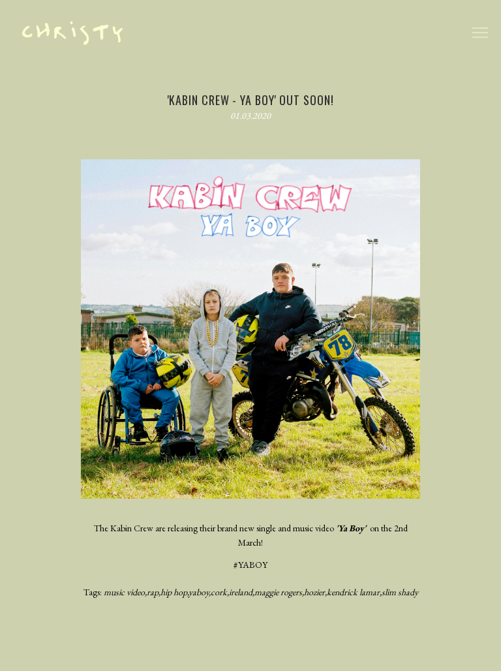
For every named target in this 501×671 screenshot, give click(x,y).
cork (219, 592)
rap (153, 592)
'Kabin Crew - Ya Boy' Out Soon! (251, 99)
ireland (240, 592)
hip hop (173, 592)
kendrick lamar (353, 592)
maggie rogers (278, 592)
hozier (314, 592)
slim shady (400, 592)
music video (124, 592)
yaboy (199, 592)
